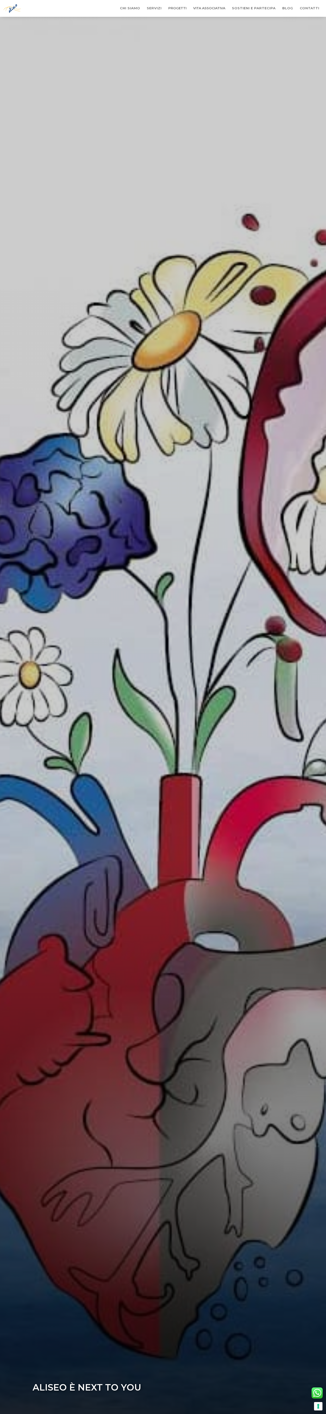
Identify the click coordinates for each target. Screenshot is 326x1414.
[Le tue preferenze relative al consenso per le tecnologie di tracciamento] (318, 1406)
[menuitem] (130, 8)
